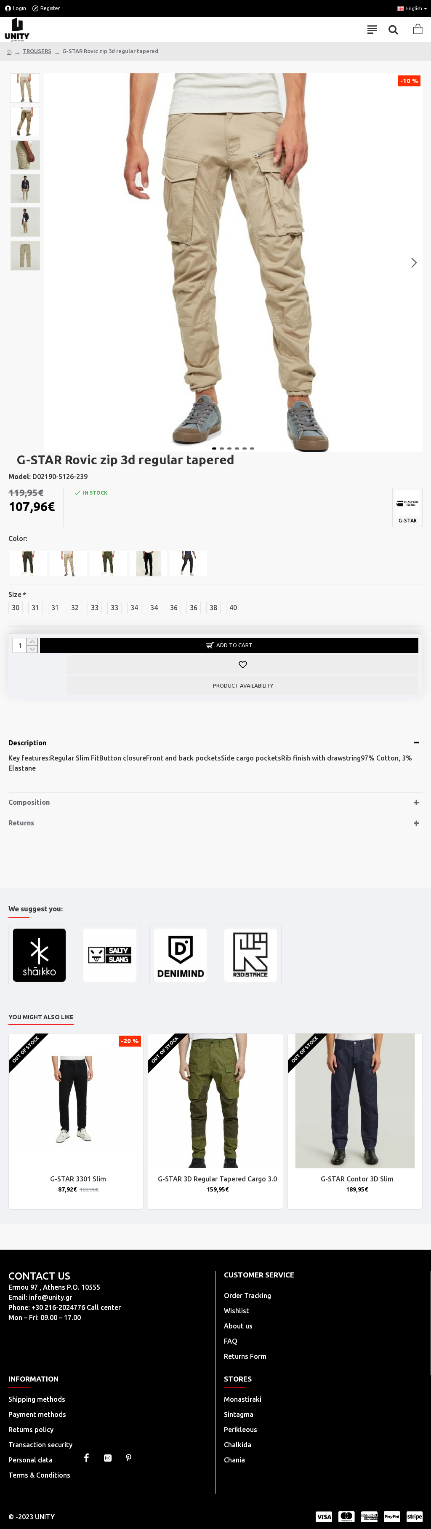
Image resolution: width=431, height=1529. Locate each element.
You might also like (41, 1017)
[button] (52, 262)
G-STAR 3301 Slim (78, 1179)
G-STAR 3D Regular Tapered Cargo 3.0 (217, 1179)
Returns (21, 823)
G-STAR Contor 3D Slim (357, 1179)
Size (14, 594)
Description (27, 743)
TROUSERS (37, 51)
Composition (29, 802)
